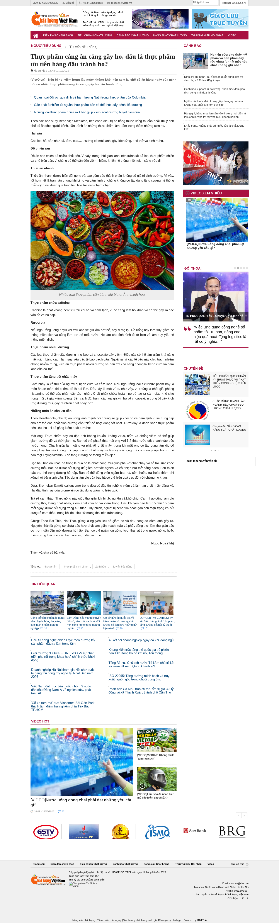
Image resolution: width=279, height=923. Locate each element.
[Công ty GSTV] (47, 831)
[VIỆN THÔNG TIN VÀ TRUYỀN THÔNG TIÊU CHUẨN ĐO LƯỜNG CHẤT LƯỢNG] (158, 831)
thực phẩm (50, 566)
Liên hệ (70, 3)
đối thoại (192, 268)
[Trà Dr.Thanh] (121, 831)
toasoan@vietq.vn (121, 3)
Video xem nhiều (206, 193)
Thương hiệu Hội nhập (207, 35)
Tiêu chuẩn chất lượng (109, 920)
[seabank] (195, 831)
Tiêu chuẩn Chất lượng (95, 35)
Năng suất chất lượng (83, 920)
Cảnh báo (193, 46)
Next (244, 815)
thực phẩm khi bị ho (76, 566)
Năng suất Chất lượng (170, 35)
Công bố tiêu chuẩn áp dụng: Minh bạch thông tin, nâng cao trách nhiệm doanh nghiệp (103, 14)
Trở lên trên (238, 864)
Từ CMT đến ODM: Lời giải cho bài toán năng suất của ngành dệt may (103, 24)
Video (232, 35)
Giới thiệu (233, 898)
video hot (40, 721)
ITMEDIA (202, 920)
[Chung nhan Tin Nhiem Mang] (139, 892)
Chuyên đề (193, 368)
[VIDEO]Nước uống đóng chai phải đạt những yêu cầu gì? (82, 802)
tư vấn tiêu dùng (122, 566)
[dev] (84, 831)
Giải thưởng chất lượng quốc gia (140, 920)
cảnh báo (100, 566)
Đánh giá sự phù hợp (169, 920)
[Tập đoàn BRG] (232, 831)
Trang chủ (39, 864)
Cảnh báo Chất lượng (133, 35)
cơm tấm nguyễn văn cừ (202, 460)
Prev (239, 815)
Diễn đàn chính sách (58, 35)
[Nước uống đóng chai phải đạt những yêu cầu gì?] (82, 762)
